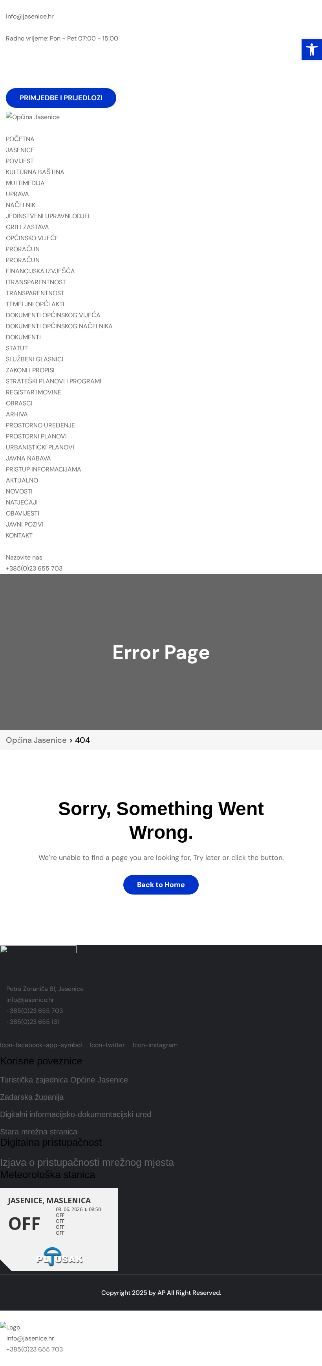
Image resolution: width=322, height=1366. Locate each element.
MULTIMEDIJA (25, 183)
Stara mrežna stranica (38, 1131)
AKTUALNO (22, 480)
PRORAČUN (23, 249)
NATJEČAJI (22, 502)
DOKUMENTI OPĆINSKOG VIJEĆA (53, 315)
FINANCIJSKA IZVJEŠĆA (40, 271)
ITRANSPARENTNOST (36, 282)
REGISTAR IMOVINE (33, 392)
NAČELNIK (20, 205)
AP (161, 1293)
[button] (312, 49)
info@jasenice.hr (30, 16)
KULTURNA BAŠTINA (35, 172)
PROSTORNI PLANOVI (36, 436)
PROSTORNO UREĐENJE (40, 425)
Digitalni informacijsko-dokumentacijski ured (75, 1114)
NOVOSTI (19, 491)
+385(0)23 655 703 (34, 568)
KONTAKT (19, 535)
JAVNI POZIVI (25, 524)
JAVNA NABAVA (28, 458)
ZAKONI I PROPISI (30, 370)
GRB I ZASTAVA (27, 227)
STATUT (17, 348)
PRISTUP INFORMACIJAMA (43, 469)
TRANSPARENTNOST (35, 293)
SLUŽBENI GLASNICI (34, 359)
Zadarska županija (32, 1097)
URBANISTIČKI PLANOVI (40, 447)
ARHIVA (17, 414)
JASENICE (20, 150)
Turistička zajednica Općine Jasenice (64, 1079)
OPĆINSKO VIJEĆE (32, 238)
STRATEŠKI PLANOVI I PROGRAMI (53, 381)
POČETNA (20, 139)
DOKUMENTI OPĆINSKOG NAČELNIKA (59, 326)
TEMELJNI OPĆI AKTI (35, 304)
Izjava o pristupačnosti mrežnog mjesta (87, 1162)
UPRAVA (17, 194)
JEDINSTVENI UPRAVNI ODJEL (48, 216)
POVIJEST (20, 161)
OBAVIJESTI (22, 513)
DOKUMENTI (23, 337)
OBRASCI (19, 403)
